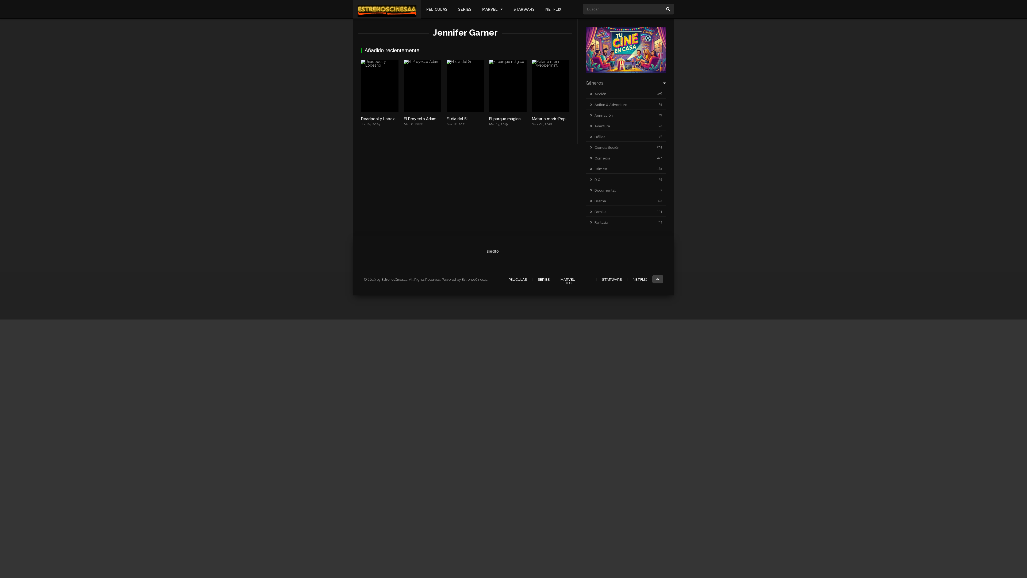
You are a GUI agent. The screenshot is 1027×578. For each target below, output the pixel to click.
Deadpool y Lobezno (380, 119)
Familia (601, 212)
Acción (600, 94)
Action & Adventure (611, 105)
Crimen (601, 169)
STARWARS (524, 9)
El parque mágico (505, 119)
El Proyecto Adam (420, 119)
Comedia (602, 158)
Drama (600, 201)
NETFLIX (553, 9)
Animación (604, 115)
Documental (605, 190)
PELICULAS (436, 9)
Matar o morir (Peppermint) (556, 119)
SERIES (465, 9)
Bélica (600, 137)
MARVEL (490, 9)
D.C (597, 180)
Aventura (602, 126)
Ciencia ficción (607, 148)
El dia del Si (457, 119)
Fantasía (601, 222)
